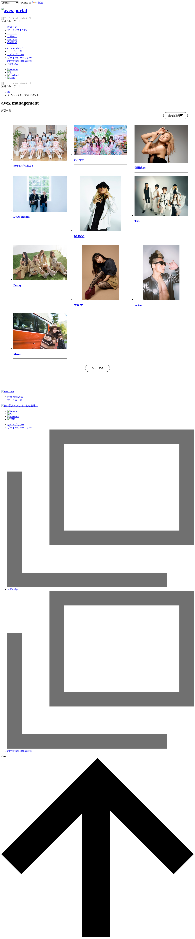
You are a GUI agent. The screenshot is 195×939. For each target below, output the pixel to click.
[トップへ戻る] (97, 936)
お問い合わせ (14, 64)
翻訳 (40, 2)
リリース (12, 36)
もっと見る (97, 368)
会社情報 (12, 42)
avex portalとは (15, 48)
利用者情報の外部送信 (19, 61)
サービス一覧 (14, 51)
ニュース (12, 33)
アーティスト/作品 (17, 30)
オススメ (12, 27)
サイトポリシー (15, 54)
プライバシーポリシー (19, 57)
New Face (12, 39)
